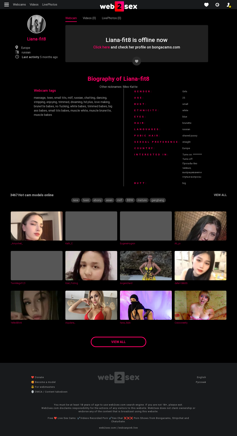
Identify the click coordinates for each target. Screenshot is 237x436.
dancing (101, 97)
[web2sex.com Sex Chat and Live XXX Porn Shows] (118, 6)
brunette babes (44, 106)
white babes (78, 106)
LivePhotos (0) (111, 18)
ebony (97, 200)
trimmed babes (97, 106)
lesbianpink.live (128, 427)
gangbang (157, 200)
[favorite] (206, 4)
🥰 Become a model (43, 382)
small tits (60, 97)
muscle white (79, 110)
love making (102, 102)
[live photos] (217, 4)
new (75, 200)
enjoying (51, 102)
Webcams (19, 4)
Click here (101, 47)
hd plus (88, 102)
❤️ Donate (37, 377)
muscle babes (43, 115)
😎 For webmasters (43, 387)
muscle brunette (100, 110)
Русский (201, 382)
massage (40, 97)
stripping (39, 102)
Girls (184, 91)
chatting (89, 97)
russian (78, 97)
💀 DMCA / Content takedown (49, 391)
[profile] (228, 4)
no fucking (62, 106)
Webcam (71, 18)
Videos (34, 4)
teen (50, 97)
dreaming (76, 102)
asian (109, 200)
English (201, 377)
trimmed (63, 102)
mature (142, 200)
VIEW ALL (220, 195)
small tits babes (58, 110)
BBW (130, 200)
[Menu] (7, 4)
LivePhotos (49, 4)
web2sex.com (107, 427)
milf (70, 97)
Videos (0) (89, 18)
